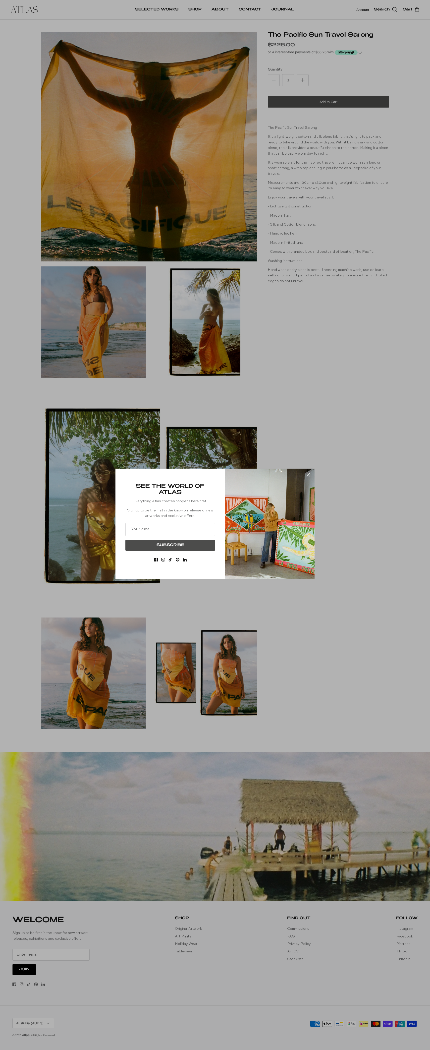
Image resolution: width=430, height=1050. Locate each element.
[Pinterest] (177, 559)
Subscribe (170, 545)
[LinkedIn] (185, 559)
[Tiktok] (170, 559)
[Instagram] (163, 559)
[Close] (308, 474)
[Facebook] (156, 559)
